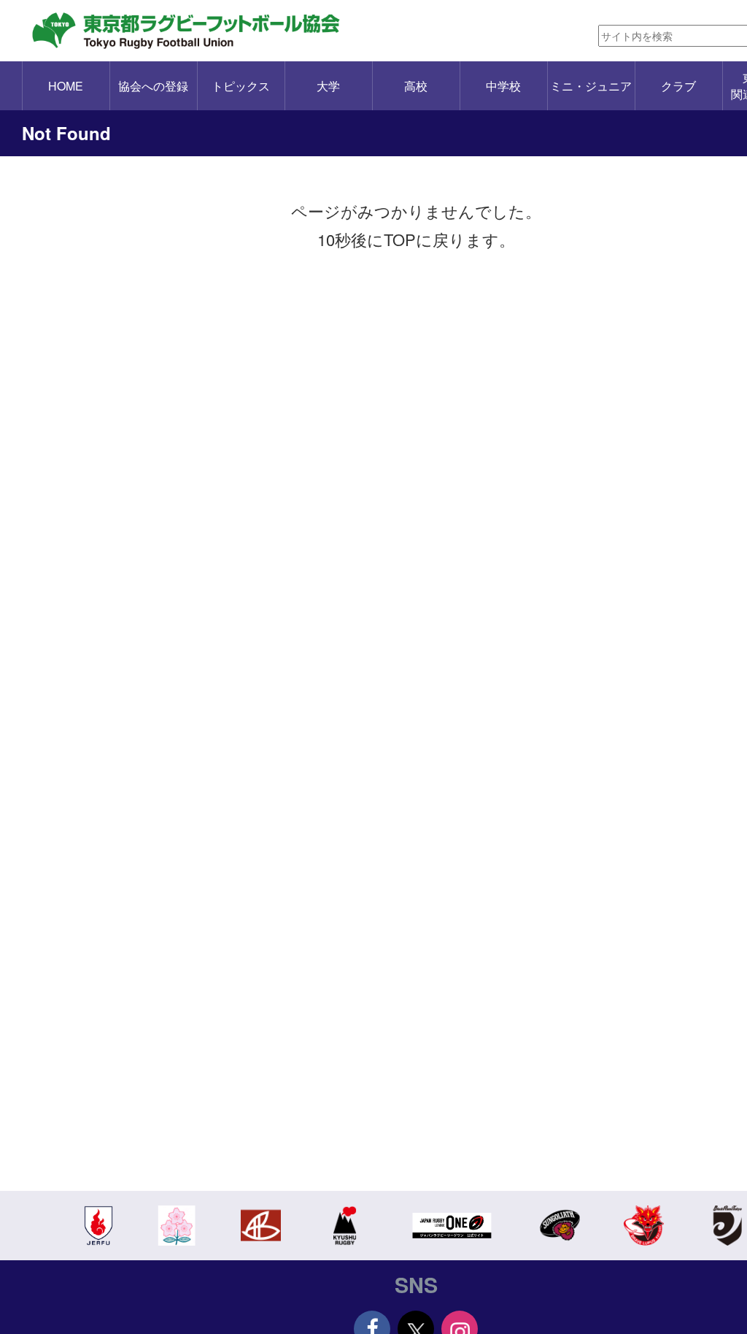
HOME (65, 85)
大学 (328, 85)
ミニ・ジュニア (591, 85)
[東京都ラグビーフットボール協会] (195, 30)
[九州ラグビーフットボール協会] (345, 1224)
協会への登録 (153, 85)
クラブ (678, 85)
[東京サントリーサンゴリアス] (560, 1224)
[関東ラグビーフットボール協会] (98, 1224)
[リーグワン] (452, 1224)
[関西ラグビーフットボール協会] (261, 1224)
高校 (415, 85)
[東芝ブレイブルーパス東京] (644, 1224)
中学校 (503, 85)
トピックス (241, 85)
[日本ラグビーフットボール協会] (177, 1224)
